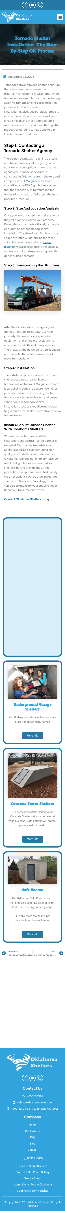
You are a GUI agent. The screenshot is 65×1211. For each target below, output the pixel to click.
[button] (60, 17)
